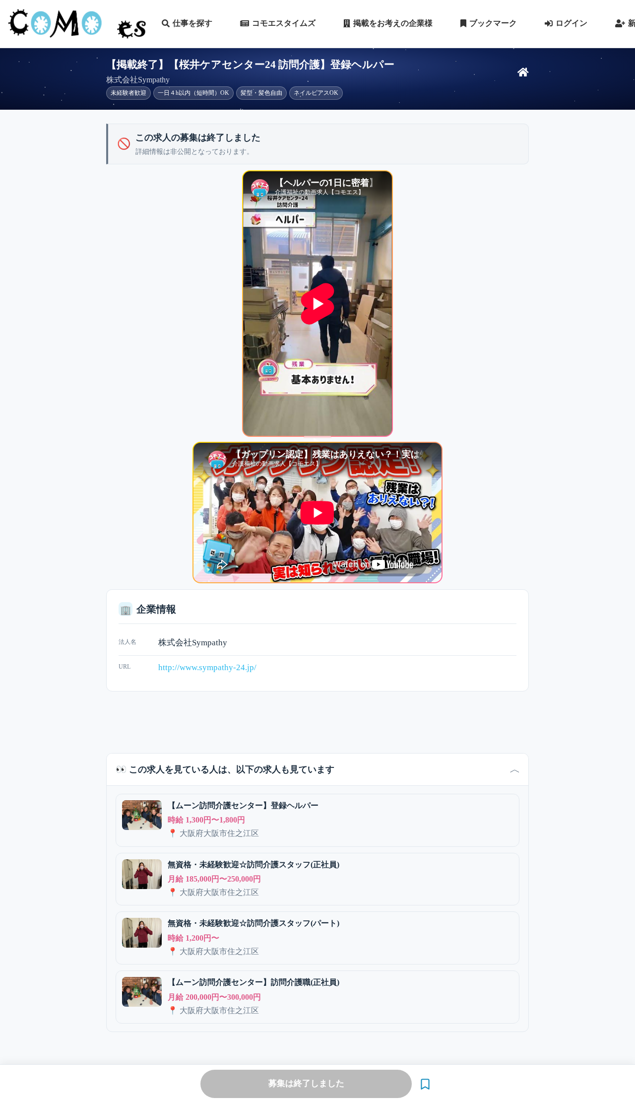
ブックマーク (493, 23)
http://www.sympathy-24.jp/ (207, 667)
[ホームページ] (523, 72)
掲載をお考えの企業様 (393, 23)
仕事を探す (192, 23)
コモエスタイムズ (284, 23)
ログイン (571, 23)
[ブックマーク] (425, 1084)
